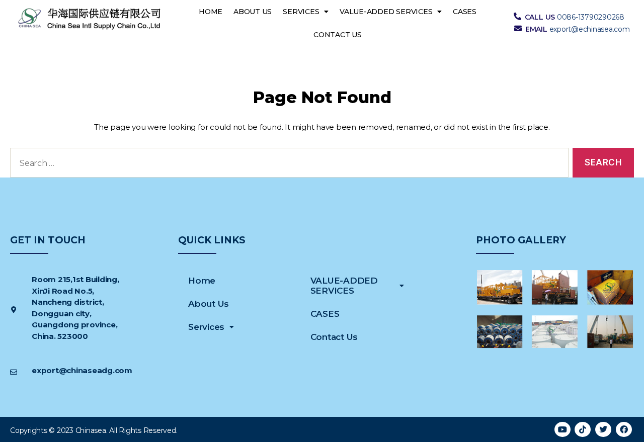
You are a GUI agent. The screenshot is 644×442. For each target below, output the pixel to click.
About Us (252, 11)
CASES (464, 11)
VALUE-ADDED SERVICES (386, 11)
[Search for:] (287, 165)
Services (301, 11)
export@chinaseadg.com (82, 370)
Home (210, 11)
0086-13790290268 (590, 17)
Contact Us (337, 34)
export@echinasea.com (589, 29)
